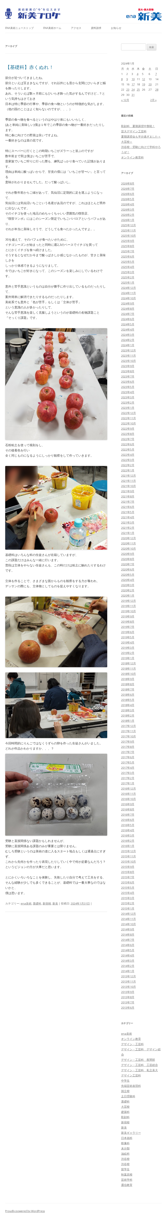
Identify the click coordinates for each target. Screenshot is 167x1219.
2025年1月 (127, 282)
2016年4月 (127, 830)
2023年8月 (127, 371)
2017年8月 (127, 747)
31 (133, 95)
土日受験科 (128, 1096)
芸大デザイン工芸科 (134, 131)
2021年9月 (127, 491)
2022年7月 (127, 439)
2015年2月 (127, 903)
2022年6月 (127, 444)
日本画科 (126, 1138)
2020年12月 (128, 538)
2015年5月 (127, 888)
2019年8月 (127, 622)
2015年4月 (127, 893)
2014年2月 (127, 966)
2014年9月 (127, 929)
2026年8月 (127, 183)
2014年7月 (127, 940)
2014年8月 (127, 934)
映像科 (125, 1143)
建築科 (125, 1112)
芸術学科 (126, 1180)
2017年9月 (127, 741)
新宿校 (47, 903)
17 (133, 84)
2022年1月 (127, 470)
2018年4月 (127, 705)
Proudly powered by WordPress (25, 1211)
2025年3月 (127, 272)
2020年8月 (127, 559)
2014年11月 (128, 919)
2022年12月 (128, 413)
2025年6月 (127, 256)
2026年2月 (127, 215)
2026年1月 (127, 220)
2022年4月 (127, 455)
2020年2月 (127, 590)
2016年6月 (127, 820)
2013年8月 (127, 997)
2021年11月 (128, 481)
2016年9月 (127, 804)
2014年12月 (128, 914)
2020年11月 (128, 543)
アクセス (76, 28)
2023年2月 (127, 402)
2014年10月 (128, 924)
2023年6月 (127, 382)
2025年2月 (127, 277)
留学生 (125, 1169)
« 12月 (125, 100)
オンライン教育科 (132, 157)
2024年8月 (127, 309)
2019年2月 (127, 653)
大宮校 (125, 1107)
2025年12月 (128, 225)
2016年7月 (127, 815)
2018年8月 (127, 684)
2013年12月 (128, 976)
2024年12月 (128, 288)
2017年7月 (127, 752)
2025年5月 (127, 262)
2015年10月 (128, 861)
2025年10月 (128, 236)
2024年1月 (127, 345)
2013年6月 (127, 1007)
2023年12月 (128, 350)
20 (150, 84)
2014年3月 (127, 961)
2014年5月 (127, 950)
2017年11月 (128, 731)
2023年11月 (128, 356)
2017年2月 (127, 778)
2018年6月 (127, 695)
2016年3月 (127, 835)
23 (127, 89)
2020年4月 (127, 580)
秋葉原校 (126, 1174)
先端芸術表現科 (131, 1086)
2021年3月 (127, 522)
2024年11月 (128, 293)
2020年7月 (127, 564)
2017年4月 (127, 768)
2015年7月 (127, 877)
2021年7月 (127, 502)
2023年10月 (128, 361)
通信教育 (126, 1185)
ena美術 (26, 903)
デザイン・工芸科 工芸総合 (139, 1065)
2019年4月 (127, 642)
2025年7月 (127, 251)
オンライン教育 (131, 1039)
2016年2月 (127, 841)
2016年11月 (128, 794)
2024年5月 (127, 324)
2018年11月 (128, 668)
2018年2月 (127, 715)
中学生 (125, 1081)
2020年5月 (127, 575)
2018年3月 (127, 710)
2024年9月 (127, 303)
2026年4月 (127, 204)
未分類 (125, 1148)
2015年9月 (127, 867)
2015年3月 (127, 898)
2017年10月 (128, 736)
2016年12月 (128, 788)
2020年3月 (127, 585)
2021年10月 (128, 486)
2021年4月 (127, 517)
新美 (55, 903)
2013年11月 (128, 981)
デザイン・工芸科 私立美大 (139, 1070)
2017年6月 (127, 757)
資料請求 (96, 28)
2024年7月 (127, 314)
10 (133, 79)
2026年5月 (127, 199)
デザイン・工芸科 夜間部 (138, 1060)
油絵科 (125, 1154)
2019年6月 (127, 632)
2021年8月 (127, 496)
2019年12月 (128, 601)
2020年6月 (127, 569)
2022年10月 (128, 423)
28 (156, 89)
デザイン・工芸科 (132, 1044)
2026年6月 (127, 194)
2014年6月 (127, 945)
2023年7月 (127, 376)
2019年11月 (128, 606)
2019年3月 (127, 648)
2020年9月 (127, 554)
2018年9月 (127, 679)
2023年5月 (127, 387)
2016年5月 (127, 825)
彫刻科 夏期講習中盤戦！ (138, 126)
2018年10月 (128, 674)
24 (133, 89)
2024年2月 (127, 340)
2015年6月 (127, 882)
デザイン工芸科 (131, 1075)
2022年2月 (127, 465)
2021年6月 (127, 507)
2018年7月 (127, 689)
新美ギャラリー (131, 1133)
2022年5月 (127, 449)
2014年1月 (127, 971)
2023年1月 (127, 408)
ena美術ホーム (52, 28)
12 (143, 79)
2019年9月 (127, 616)
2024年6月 (127, 319)
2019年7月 (127, 627)
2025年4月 (127, 267)
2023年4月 (127, 392)
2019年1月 (127, 658)
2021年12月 (128, 475)
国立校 (125, 1091)
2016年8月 (127, 809)
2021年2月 (127, 528)
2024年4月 (127, 329)
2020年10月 (128, 548)
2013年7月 (127, 1002)
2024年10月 (128, 298)
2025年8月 (127, 246)
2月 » (153, 100)
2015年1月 (127, 908)
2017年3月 (127, 773)
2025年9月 (127, 241)
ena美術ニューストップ (19, 28)
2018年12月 (128, 663)
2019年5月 (127, 637)
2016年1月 (127, 846)
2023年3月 (127, 397)
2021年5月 (127, 512)
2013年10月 (128, 987)
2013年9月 (127, 992)
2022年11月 (128, 418)
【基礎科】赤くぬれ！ (29, 67)
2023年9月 (127, 366)
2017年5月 (127, 762)
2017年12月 (128, 726)
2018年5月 (127, 700)
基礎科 (37, 903)
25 (138, 89)
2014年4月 (127, 955)
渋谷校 (125, 1159)
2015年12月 (128, 851)
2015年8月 (127, 872)
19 (143, 84)
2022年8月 (127, 434)
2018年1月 (127, 721)
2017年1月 (127, 783)
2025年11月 (128, 230)
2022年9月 (127, 429)
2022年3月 (127, 460)
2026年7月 (127, 189)
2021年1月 (127, 533)
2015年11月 (128, 856)
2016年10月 (128, 799)
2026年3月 (127, 209)
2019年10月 (128, 611)
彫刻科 (125, 1117)
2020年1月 (127, 595)
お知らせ (116, 28)
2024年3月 (127, 335)
